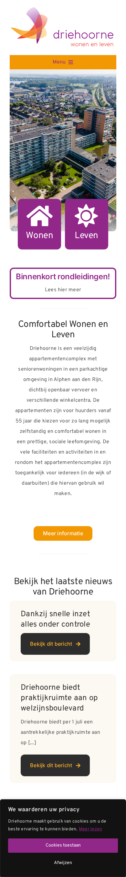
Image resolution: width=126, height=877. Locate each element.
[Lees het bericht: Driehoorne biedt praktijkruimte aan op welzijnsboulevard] (63, 728)
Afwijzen (63, 863)
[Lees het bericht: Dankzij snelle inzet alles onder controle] (63, 631)
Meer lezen (90, 829)
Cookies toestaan (63, 845)
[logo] (63, 9)
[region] (63, 838)
